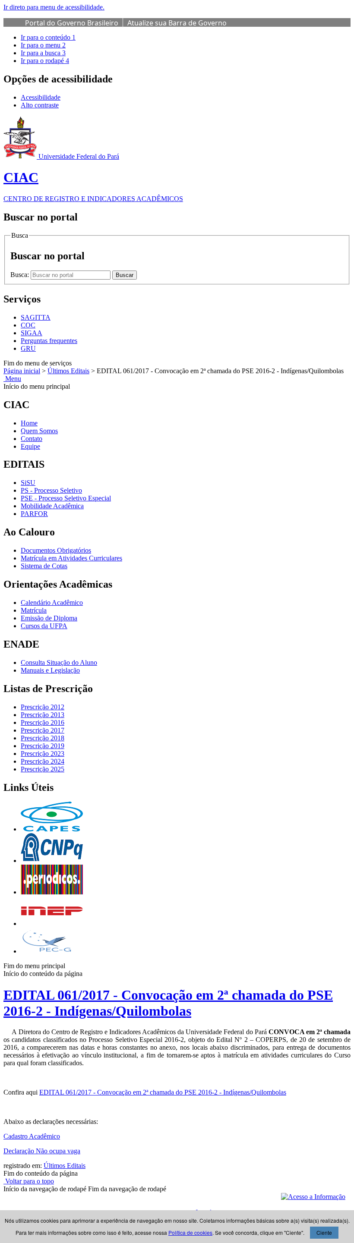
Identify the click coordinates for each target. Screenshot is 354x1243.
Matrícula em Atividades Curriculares (71, 558)
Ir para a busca (43, 53)
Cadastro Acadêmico (31, 1136)
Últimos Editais (68, 370)
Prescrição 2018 (42, 738)
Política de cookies (190, 1232)
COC (28, 325)
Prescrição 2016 (42, 722)
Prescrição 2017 (42, 730)
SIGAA (31, 333)
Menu (12, 378)
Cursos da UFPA (44, 625)
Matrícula (34, 610)
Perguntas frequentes (49, 340)
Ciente (324, 1232)
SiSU (28, 482)
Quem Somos (39, 430)
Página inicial (21, 370)
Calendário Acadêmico (52, 602)
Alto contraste (40, 105)
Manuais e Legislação (50, 670)
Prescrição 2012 (42, 707)
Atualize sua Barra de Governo (177, 23)
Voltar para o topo (28, 1181)
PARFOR (34, 513)
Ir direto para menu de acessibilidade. (53, 7)
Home (29, 423)
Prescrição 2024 (42, 761)
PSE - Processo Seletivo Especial (66, 498)
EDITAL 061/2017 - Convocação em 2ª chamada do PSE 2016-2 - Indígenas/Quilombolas (168, 1003)
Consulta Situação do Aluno (59, 662)
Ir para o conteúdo (48, 37)
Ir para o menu (43, 45)
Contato (31, 438)
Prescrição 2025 (42, 769)
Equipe (30, 446)
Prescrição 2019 (42, 745)
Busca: (20, 274)
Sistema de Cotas (44, 566)
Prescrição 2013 (42, 714)
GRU (28, 348)
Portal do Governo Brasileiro (71, 23)
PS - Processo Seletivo (51, 490)
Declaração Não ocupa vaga (41, 1151)
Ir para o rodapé (45, 60)
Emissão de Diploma (49, 618)
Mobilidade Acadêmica (52, 506)
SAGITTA (36, 317)
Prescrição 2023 (42, 753)
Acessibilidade (40, 97)
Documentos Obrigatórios (56, 550)
